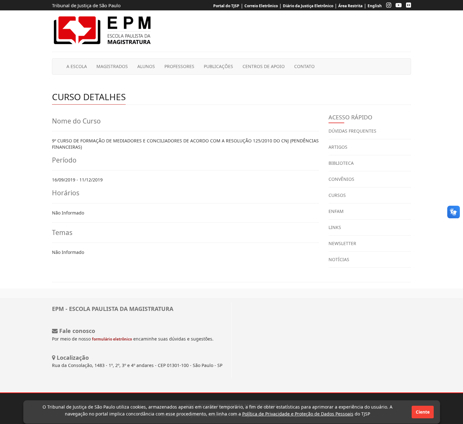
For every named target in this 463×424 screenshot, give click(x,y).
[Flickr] (407, 6)
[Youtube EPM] (397, 6)
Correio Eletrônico (261, 6)
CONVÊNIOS (341, 179)
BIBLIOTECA (341, 163)
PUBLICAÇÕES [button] (218, 66)
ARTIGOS (338, 147)
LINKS (335, 227)
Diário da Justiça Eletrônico (308, 6)
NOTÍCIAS (339, 259)
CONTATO (304, 66)
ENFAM (336, 211)
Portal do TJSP (226, 6)
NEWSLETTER (342, 243)
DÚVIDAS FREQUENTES (352, 131)
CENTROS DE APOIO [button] (264, 66)
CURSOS (337, 195)
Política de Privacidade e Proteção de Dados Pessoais (297, 414)
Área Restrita (350, 6)
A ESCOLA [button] (76, 66)
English (375, 6)
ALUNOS (146, 66)
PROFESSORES (179, 66)
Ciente (423, 412)
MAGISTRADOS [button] (112, 66)
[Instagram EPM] (387, 6)
